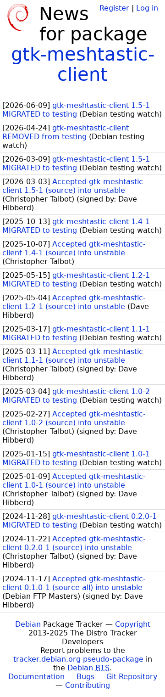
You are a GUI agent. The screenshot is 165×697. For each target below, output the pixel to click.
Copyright (132, 624)
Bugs (85, 676)
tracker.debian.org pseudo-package (78, 659)
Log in (147, 8)
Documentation (36, 676)
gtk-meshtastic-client (82, 64)
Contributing (87, 685)
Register (114, 8)
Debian (28, 624)
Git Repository (131, 676)
